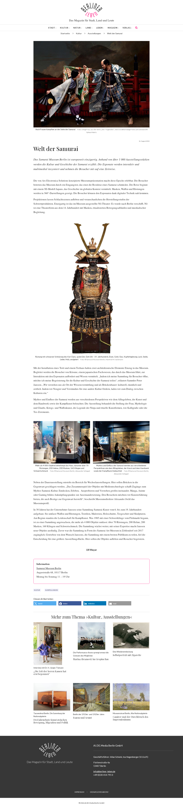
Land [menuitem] (88, 28)
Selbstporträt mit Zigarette (127, 655)
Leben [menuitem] (99, 28)
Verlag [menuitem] (127, 28)
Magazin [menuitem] (113, 28)
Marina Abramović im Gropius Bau (91, 659)
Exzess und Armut (82, 717)
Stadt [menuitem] (51, 28)
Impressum (79, 792)
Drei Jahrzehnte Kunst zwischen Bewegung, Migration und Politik (50, 721)
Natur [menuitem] (77, 28)
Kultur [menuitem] (64, 28)
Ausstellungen (51, 590)
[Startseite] (91, 10)
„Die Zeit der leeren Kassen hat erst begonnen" (49, 672)
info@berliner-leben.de (104, 771)
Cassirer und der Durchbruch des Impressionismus (130, 718)
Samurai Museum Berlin (48, 568)
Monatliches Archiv (99, 792)
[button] (44, 603)
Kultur (37, 590)
